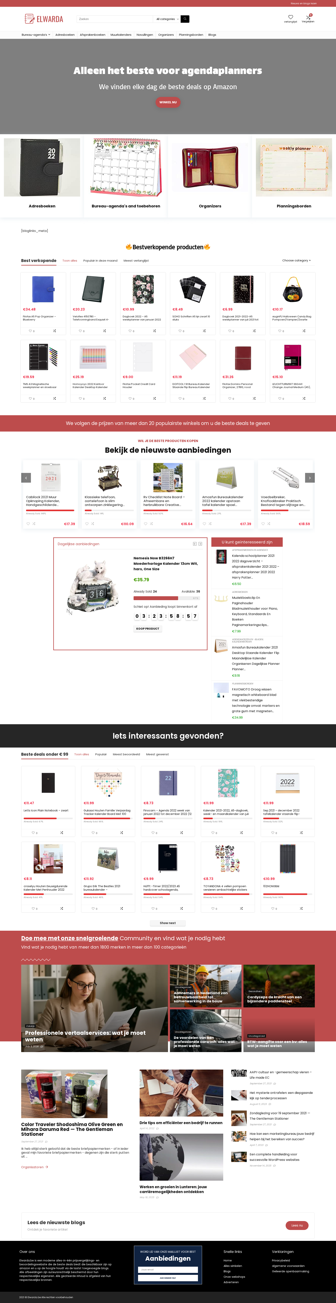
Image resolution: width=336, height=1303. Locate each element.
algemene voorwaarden (288, 1266)
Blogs (212, 35)
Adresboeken (65, 35)
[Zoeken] (185, 19)
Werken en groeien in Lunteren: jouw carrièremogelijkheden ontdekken (173, 1189)
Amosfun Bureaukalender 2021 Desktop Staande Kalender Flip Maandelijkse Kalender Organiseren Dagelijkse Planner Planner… (256, 658)
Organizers (166, 35)
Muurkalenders (121, 35)
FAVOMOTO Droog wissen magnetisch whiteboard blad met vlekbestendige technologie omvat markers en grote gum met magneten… (256, 700)
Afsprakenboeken (92, 35)
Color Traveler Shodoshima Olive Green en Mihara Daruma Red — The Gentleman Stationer (72, 1129)
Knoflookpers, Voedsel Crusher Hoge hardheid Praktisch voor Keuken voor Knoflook (282, 503)
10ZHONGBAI (271, 886)
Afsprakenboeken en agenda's (250, 550)
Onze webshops (234, 1277)
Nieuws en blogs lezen (304, 3)
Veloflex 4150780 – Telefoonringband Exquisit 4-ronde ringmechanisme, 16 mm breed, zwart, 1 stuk (92, 321)
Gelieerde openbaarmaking (290, 1271)
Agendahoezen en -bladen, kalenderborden (247, 640)
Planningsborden (191, 35)
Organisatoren (32, 1167)
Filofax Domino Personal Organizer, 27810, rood (237, 385)
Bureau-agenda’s (34, 35)
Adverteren (231, 1282)
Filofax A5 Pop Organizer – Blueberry (39, 318)
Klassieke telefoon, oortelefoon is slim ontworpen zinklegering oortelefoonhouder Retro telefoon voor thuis (46, 505)
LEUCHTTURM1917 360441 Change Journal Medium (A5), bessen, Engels (291, 387)
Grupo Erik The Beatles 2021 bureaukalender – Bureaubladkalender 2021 (102, 889)
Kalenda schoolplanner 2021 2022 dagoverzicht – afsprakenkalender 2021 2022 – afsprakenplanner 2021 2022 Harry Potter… (255, 567)
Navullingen (145, 35)
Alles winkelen (233, 1266)
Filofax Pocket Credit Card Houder (139, 385)
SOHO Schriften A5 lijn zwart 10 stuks (191, 318)
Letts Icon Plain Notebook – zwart (46, 810)
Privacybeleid (281, 1260)
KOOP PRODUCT (147, 634)
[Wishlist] (290, 17)
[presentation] (26, 478)
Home (228, 1260)
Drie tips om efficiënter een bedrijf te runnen (181, 1122)
